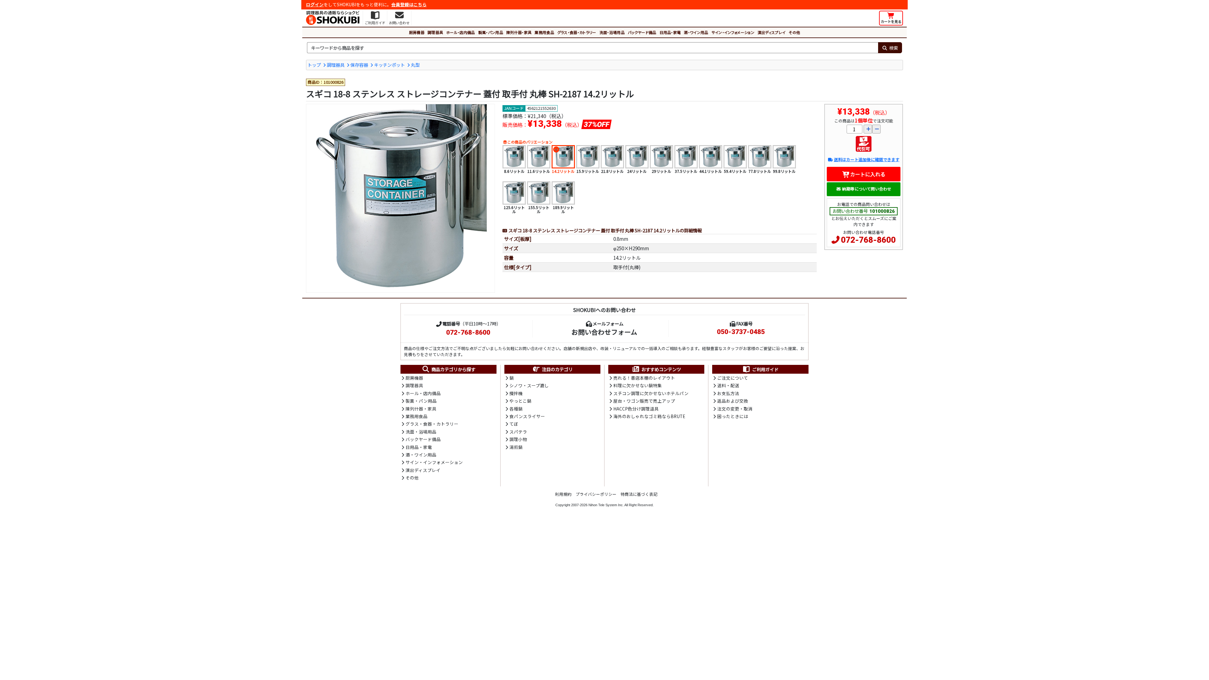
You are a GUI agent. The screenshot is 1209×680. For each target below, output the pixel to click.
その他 (794, 32)
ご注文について (732, 378)
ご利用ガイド (765, 369)
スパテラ (518, 431)
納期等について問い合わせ (866, 189)
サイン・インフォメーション (733, 32)
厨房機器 (416, 32)
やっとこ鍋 (520, 401)
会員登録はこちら (409, 4)
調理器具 (435, 32)
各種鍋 (516, 408)
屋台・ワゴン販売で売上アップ (644, 401)
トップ (314, 64)
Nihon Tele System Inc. (606, 505)
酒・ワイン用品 (696, 32)
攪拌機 (516, 393)
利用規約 (563, 494)
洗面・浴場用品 (612, 32)
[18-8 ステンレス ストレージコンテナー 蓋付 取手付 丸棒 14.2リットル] (400, 198)
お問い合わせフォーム (604, 332)
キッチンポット (389, 64)
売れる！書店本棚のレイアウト (644, 378)
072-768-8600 (868, 240)
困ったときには (732, 416)
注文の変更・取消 (734, 408)
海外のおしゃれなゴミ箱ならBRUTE (649, 416)
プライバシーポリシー (596, 494)
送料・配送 (728, 385)
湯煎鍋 (516, 447)
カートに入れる (867, 174)
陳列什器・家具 (518, 32)
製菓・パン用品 (490, 32)
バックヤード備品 (642, 32)
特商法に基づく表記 (639, 494)
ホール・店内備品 (460, 32)
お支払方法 (728, 393)
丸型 (415, 64)
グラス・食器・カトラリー (576, 32)
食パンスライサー (527, 416)
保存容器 (359, 64)
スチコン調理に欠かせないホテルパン (651, 393)
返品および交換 (732, 401)
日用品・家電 (670, 32)
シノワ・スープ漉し (529, 385)
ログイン (315, 4)
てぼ (513, 424)
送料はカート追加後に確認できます (866, 159)
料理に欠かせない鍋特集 (637, 385)
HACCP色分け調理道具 (636, 408)
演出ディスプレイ (772, 32)
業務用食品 (544, 32)
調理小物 (518, 439)
